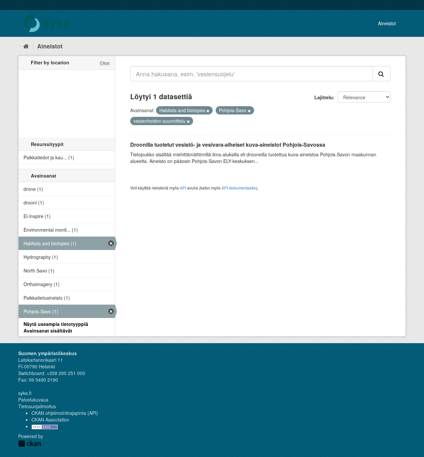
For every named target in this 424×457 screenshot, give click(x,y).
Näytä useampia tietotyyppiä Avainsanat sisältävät (56, 327)
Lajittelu (323, 97)
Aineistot (387, 23)
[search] (382, 73)
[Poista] (207, 110)
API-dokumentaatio (239, 187)
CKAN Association (50, 419)
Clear (105, 63)
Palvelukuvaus (33, 399)
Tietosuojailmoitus (37, 406)
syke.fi (24, 393)
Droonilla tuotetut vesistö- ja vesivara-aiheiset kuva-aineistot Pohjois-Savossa (227, 144)
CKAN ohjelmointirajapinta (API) (64, 413)
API (183, 187)
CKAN (29, 443)
